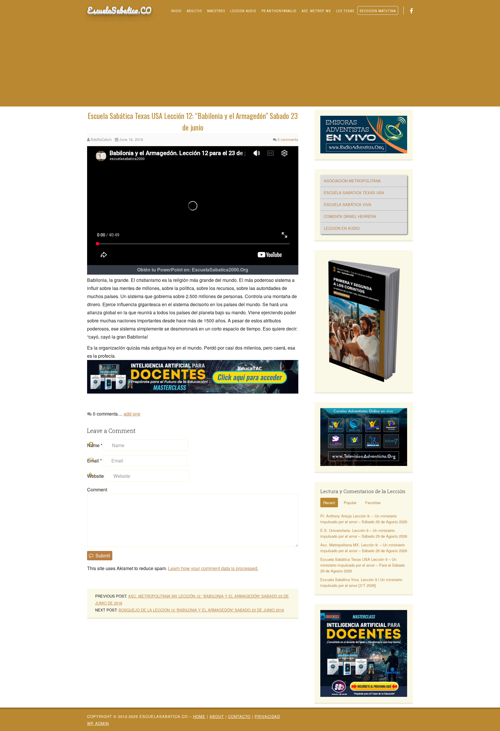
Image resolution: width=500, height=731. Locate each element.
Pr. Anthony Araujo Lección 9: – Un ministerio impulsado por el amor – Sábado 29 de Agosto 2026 (363, 518)
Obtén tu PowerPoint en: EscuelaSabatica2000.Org (192, 269)
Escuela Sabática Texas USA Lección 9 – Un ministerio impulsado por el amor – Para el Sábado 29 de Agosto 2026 (362, 565)
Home (199, 716)
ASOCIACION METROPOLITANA (352, 180)
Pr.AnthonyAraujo (279, 11)
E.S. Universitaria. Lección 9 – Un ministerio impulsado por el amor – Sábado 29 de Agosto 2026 (363, 533)
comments (287, 139)
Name (94, 445)
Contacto (239, 716)
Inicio (176, 11)
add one (132, 413)
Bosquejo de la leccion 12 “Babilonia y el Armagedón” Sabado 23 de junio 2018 (201, 610)
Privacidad (267, 716)
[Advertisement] (250, 63)
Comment (97, 489)
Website (95, 476)
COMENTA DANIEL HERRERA (350, 216)
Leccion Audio (243, 11)
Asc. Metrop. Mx (316, 11)
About (216, 716)
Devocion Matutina (378, 11)
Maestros (216, 11)
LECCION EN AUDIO (342, 228)
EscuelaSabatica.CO (119, 9)
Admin (98, 723)
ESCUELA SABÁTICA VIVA (347, 204)
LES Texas (345, 11)
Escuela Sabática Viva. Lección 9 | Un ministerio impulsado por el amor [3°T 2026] (361, 582)
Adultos (194, 11)
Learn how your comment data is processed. (213, 568)
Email (94, 460)
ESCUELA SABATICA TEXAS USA (354, 192)
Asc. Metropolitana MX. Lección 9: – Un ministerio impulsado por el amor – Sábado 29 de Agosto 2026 (363, 547)
